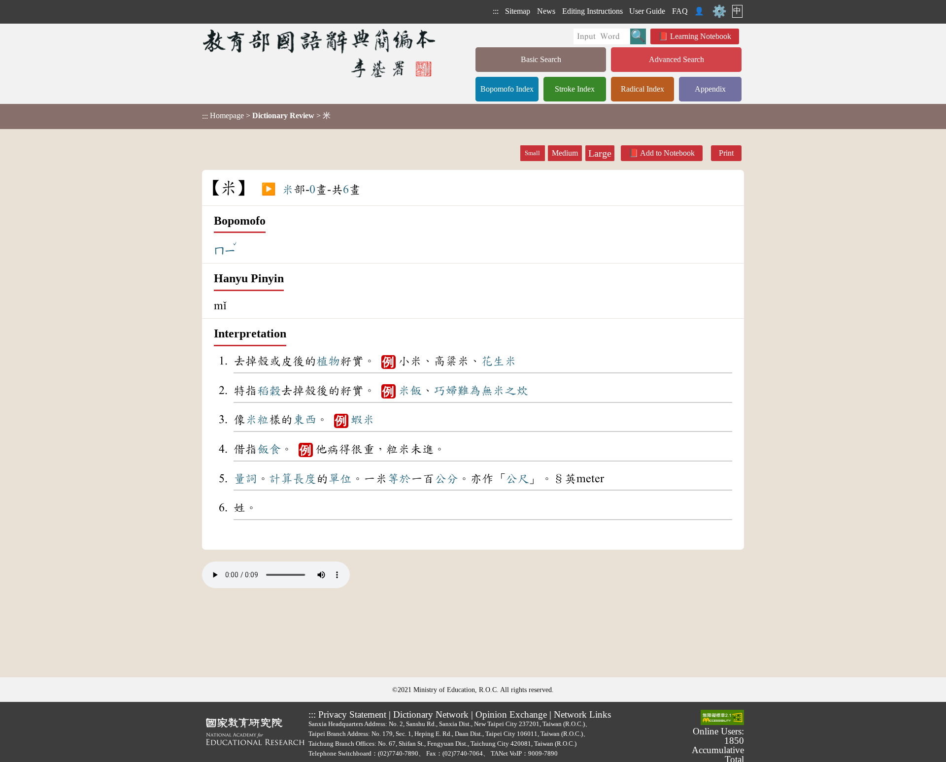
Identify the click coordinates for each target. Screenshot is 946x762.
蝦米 (362, 420)
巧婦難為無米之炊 (481, 391)
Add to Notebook (667, 153)
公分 (446, 479)
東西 (304, 420)
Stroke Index (575, 89)
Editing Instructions (592, 11)
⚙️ (719, 11)
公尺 (517, 479)
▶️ (268, 190)
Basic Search (541, 59)
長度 (304, 479)
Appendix (710, 89)
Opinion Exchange (511, 714)
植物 (328, 361)
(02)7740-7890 (398, 753)
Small (532, 153)
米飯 (410, 391)
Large (599, 153)
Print (726, 153)
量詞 (245, 479)
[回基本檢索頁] (320, 53)
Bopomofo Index (507, 89)
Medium (565, 153)
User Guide (647, 11)
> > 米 (266, 115)
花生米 (498, 361)
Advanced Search (676, 59)
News (546, 11)
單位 (340, 479)
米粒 (257, 420)
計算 (281, 479)
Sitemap (517, 11)
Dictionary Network (431, 714)
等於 (399, 479)
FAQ (680, 11)
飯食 (269, 449)
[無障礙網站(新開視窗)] (722, 718)
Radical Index (642, 89)
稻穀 (269, 391)
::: (496, 11)
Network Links (582, 714)
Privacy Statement (352, 714)
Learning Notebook (700, 36)
